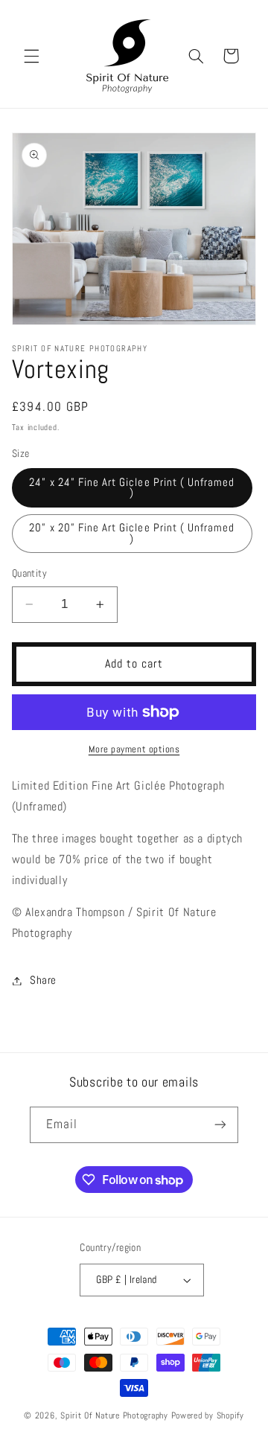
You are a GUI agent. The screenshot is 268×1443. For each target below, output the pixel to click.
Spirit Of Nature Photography (114, 1415)
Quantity (29, 573)
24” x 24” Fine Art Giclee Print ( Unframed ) (131, 488)
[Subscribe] (220, 1125)
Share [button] (43, 980)
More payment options (134, 749)
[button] (31, 56)
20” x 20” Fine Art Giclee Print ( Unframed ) (131, 533)
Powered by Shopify (207, 1415)
